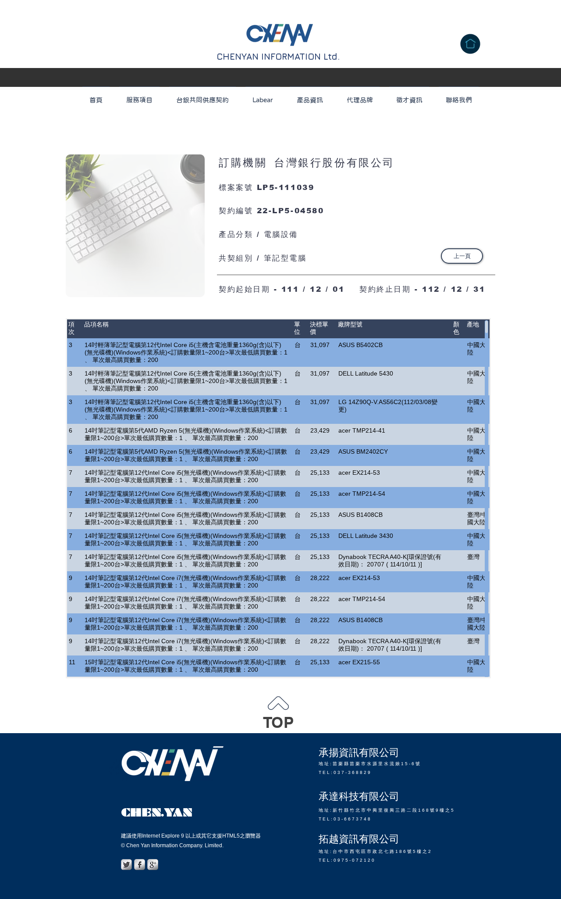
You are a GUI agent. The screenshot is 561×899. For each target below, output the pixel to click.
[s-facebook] (139, 864)
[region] (135, 225)
